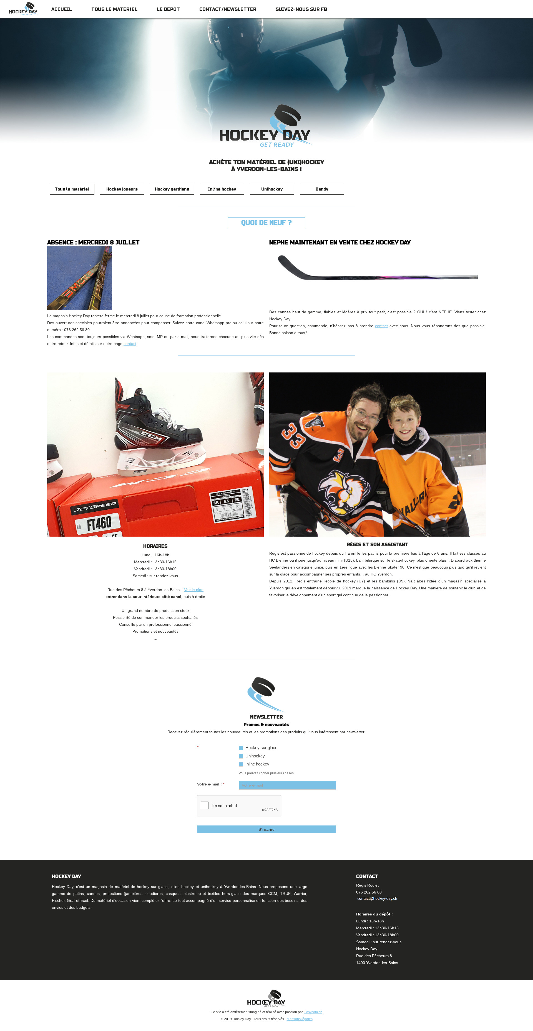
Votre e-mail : (210, 784)
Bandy (322, 189)
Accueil (61, 9)
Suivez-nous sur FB (301, 9)
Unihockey (272, 189)
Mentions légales (300, 1019)
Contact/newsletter (227, 9)
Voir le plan (193, 589)
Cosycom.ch (313, 1012)
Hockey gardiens (172, 189)
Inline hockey (222, 189)
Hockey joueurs (122, 189)
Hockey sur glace (260, 747)
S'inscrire (266, 829)
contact (130, 343)
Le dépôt (168, 9)
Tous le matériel (114, 9)
